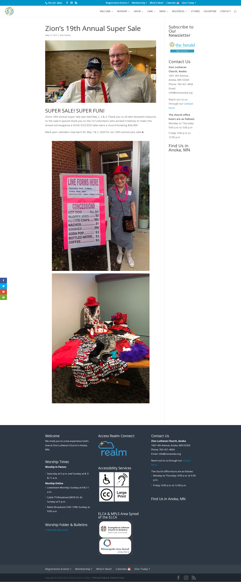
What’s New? (157, 3)
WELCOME (105, 11)
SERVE (162, 11)
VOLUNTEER (210, 11)
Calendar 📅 (172, 3)
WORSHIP (122, 11)
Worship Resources (57, 529)
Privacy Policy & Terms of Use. (109, 577)
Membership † (139, 3)
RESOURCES (178, 11)
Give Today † (189, 3)
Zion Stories (65, 35)
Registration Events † (117, 3)
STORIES (195, 11)
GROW (137, 11)
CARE (150, 11)
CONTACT (225, 11)
